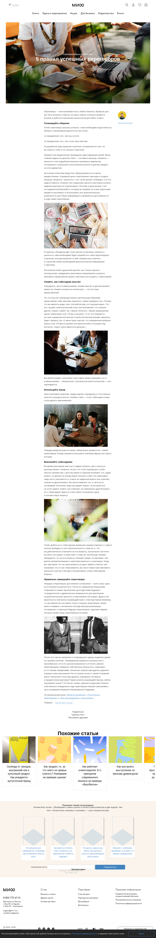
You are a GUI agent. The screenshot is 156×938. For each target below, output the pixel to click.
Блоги (120, 13)
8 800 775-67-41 (11, 898)
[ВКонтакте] (44, 929)
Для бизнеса (88, 13)
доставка (15, 5)
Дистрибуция (83, 901)
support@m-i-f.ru (10, 910)
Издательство (106, 13)
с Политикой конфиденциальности (84, 933)
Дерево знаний (47, 898)
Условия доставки (48, 901)
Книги (35, 13)
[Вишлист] (139, 4)
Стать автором (84, 894)
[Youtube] (39, 929)
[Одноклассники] (48, 929)
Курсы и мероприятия (54, 13)
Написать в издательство (135, 928)
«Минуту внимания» (76, 695)
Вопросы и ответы (48, 894)
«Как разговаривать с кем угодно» (77, 698)
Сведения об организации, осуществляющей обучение (126, 895)
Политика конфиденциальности (128, 904)
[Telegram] (53, 929)
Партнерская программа (88, 898)
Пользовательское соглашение (128, 900)
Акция (73, 13)
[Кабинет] (133, 4)
